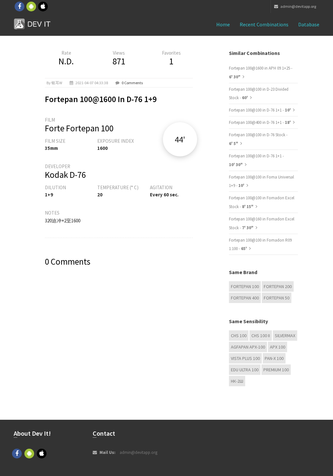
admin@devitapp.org (298, 6)
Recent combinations (264, 24)
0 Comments (132, 82)
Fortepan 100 (245, 286)
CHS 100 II (260, 335)
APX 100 (277, 347)
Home (223, 24)
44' (180, 139)
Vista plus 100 (245, 358)
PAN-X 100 (274, 358)
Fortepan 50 (276, 298)
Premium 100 (276, 370)
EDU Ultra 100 (245, 370)
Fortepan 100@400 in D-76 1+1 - (260, 122)
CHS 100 (238, 335)
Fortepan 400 (245, 298)
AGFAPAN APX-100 (248, 347)
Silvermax (285, 335)
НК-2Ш (237, 381)
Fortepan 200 (278, 286)
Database (308, 24)
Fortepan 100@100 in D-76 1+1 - (260, 110)
